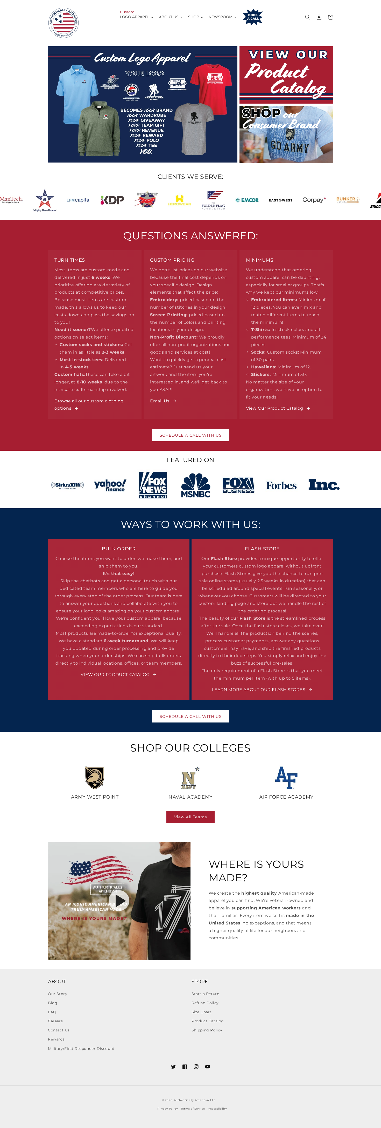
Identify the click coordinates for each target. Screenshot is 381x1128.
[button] (307, 17)
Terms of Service (193, 1108)
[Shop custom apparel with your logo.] (142, 104)
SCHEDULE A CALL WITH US (191, 435)
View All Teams (190, 816)
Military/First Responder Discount (81, 1048)
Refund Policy (205, 1003)
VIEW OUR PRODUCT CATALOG (115, 674)
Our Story (57, 993)
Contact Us (59, 1030)
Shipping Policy (207, 1030)
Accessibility (217, 1108)
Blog (52, 1003)
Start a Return (205, 993)
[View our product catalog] (286, 75)
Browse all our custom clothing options (89, 404)
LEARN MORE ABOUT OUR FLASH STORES (259, 689)
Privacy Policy (167, 1108)
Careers (55, 1021)
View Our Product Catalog (274, 408)
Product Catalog (208, 1021)
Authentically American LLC (195, 1100)
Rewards (56, 1039)
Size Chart (201, 1012)
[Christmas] (286, 134)
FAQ (52, 1012)
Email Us (160, 400)
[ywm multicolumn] (95, 777)
